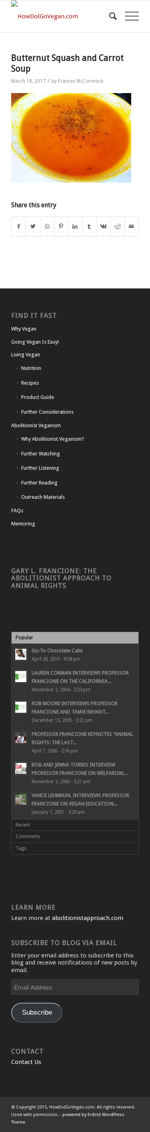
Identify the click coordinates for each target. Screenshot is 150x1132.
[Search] (109, 16)
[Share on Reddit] (117, 226)
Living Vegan (25, 355)
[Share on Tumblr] (89, 226)
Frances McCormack (80, 81)
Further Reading (39, 483)
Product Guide (37, 397)
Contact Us (26, 1062)
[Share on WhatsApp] (47, 226)
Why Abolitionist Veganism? (52, 439)
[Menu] (128, 16)
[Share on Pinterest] (61, 226)
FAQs (17, 510)
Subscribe (37, 1012)
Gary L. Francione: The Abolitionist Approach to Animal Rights (61, 578)
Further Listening (40, 468)
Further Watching (40, 454)
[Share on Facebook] (19, 226)
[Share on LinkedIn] (75, 226)
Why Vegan (23, 329)
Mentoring (23, 524)
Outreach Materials (43, 497)
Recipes (30, 383)
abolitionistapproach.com (87, 918)
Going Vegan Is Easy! (35, 342)
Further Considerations (47, 412)
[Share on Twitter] (33, 226)
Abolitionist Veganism (36, 425)
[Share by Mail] (131, 226)
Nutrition (31, 368)
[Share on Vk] (103, 226)
